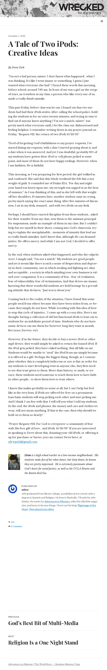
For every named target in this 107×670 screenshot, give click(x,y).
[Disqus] (53, 571)
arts (13, 522)
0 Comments (16, 526)
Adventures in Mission (20, 664)
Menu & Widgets (102, 24)
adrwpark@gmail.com (22, 441)
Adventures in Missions (57, 501)
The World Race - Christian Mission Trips (57, 664)
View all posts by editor (41, 509)
